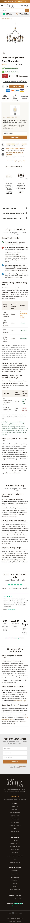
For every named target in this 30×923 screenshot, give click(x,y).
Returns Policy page (20, 701)
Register (18, 825)
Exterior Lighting (15, 846)
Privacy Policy (22, 766)
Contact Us (15, 809)
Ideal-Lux (4, 64)
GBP (21, 5)
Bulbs (15, 859)
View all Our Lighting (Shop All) (16, 161)
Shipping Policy (15, 816)
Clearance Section (15, 862)
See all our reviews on (14, 638)
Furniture (15, 853)
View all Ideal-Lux (7, 19)
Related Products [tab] (14, 167)
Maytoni (15, 883)
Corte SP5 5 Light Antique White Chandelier (9, 187)
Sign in (12, 825)
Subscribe (15, 762)
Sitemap (15, 828)
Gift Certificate (15, 831)
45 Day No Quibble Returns (15, 148)
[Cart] (25, 5)
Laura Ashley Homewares (15, 856)
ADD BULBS (15, 137)
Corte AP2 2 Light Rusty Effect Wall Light (21, 187)
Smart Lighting (15, 849)
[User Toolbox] (27, 5)
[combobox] (13, 10)
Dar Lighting (15, 871)
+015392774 (15, 797)
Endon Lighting (15, 874)
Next (26, 179)
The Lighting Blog (15, 813)
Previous (3, 179)
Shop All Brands (15, 890)
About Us (15, 806)
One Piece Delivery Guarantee (16, 144)
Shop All (15, 840)
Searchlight (15, 880)
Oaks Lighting (15, 877)
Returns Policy (15, 819)
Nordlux (15, 886)
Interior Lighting (15, 843)
